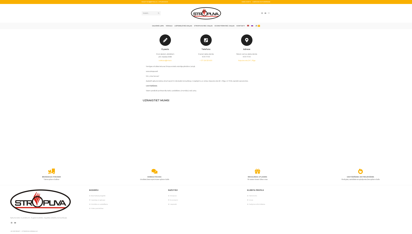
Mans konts (246, 2)
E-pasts (165, 49)
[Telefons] (206, 40)
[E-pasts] (165, 40)
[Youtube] (15, 222)
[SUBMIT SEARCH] (159, 13)
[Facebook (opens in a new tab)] (262, 13)
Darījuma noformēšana (261, 2)
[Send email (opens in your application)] (268, 13)
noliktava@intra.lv (149, 2)
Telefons (205, 49)
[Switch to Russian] (252, 26)
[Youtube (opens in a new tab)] (265, 13)
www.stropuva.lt (152, 71)
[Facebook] (11, 222)
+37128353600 (163, 2)
